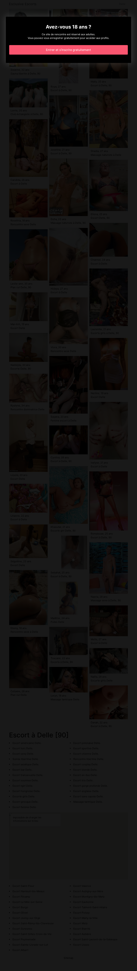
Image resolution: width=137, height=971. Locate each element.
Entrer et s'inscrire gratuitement (68, 50)
